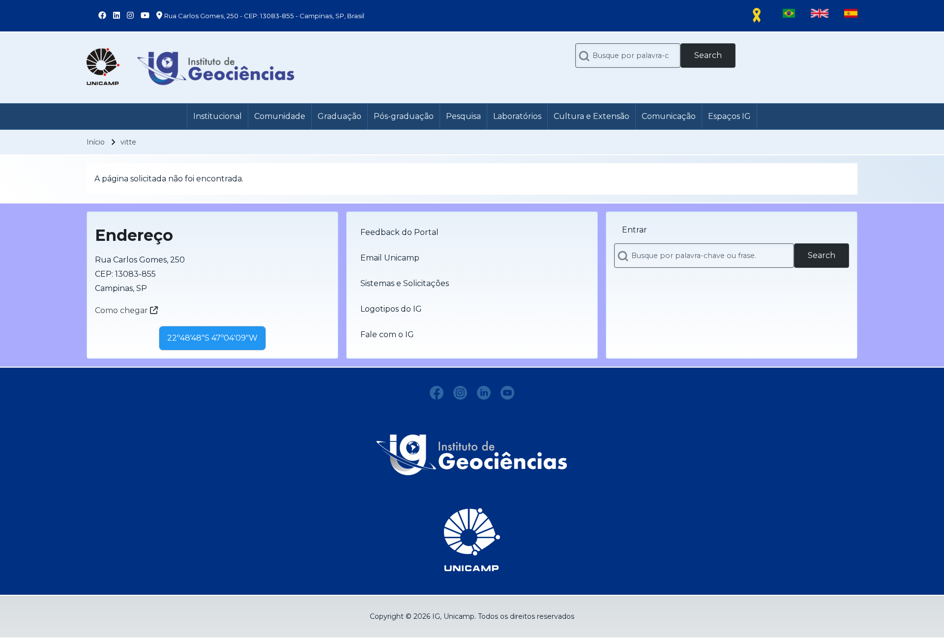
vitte (128, 142)
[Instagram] (460, 392)
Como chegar (122, 310)
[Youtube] (507, 392)
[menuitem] (217, 116)
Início (96, 142)
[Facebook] (436, 392)
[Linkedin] (484, 392)
